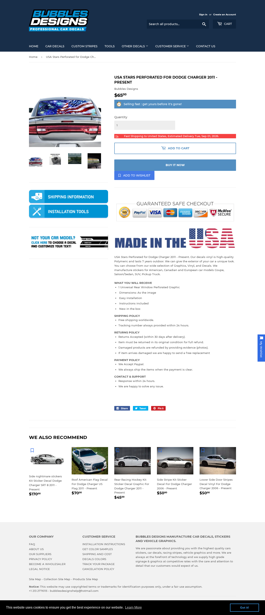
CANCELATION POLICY (98, 569)
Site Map (35, 579)
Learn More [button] (133, 607)
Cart (227, 24)
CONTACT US (205, 46)
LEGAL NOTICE (39, 569)
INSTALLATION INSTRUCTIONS (103, 544)
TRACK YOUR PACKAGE (98, 564)
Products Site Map (85, 579)
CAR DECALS (54, 46)
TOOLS (110, 46)
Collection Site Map (57, 579)
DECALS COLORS (94, 559)
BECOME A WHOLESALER (47, 564)
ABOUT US (36, 549)
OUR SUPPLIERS (40, 554)
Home (33, 56)
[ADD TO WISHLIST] (32, 450)
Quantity (120, 117)
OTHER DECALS (134, 46)
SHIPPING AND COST (97, 554)
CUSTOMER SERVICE (171, 46)
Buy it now (175, 165)
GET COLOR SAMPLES (97, 549)
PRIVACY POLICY (40, 559)
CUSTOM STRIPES (84, 46)
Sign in (203, 14)
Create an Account (224, 14)
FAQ (32, 544)
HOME (33, 46)
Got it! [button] (244, 607)
